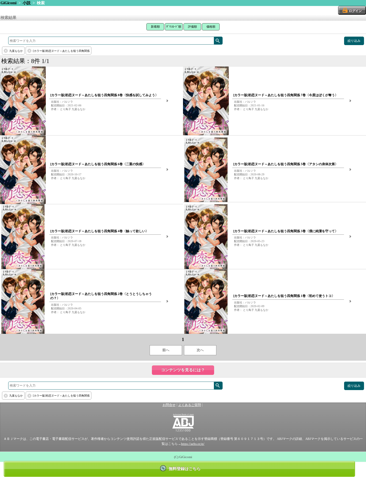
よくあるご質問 (189, 405)
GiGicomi (8, 3)
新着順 (155, 26)
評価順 (192, 26)
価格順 (210, 26)
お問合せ (169, 405)
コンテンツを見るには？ (183, 370)
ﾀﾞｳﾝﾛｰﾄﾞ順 (173, 26)
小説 (27, 3)
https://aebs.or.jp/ (192, 444)
